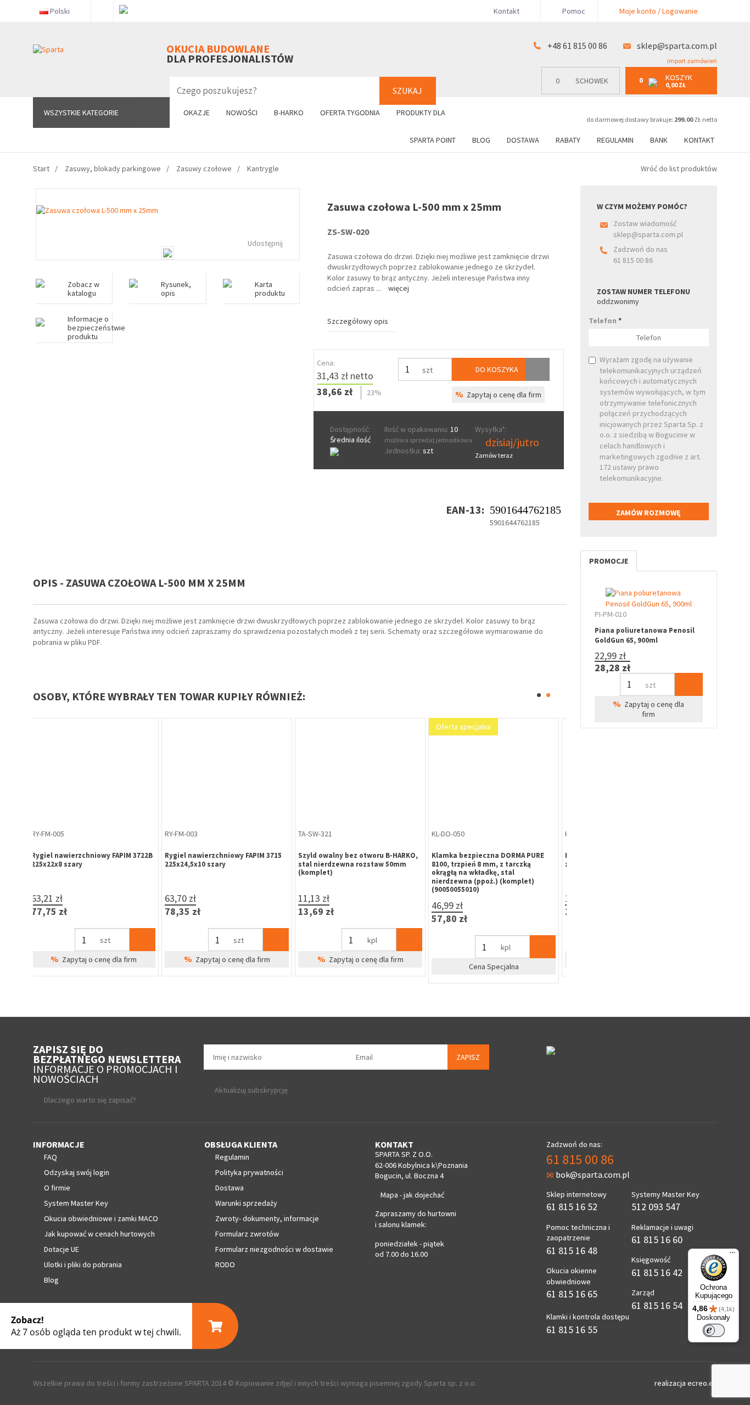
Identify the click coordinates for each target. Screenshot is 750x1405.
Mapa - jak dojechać (412, 1195)
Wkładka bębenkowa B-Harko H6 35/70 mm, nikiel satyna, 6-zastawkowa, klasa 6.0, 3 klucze (491, 864)
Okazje (196, 112)
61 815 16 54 (656, 1305)
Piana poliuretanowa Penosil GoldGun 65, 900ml (645, 635)
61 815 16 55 (571, 1329)
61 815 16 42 (656, 1272)
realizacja (670, 1383)
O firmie (57, 1188)
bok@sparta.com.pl (593, 1174)
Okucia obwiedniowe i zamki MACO (101, 1218)
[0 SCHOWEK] (583, 92)
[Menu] (732, 1255)
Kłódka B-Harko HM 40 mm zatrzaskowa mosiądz (80, 860)
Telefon (605, 320)
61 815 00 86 (633, 260)
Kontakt (506, 11)
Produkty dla (421, 112)
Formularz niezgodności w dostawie (274, 1249)
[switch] (714, 1330)
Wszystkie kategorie (81, 112)
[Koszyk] (147, 939)
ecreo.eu (702, 1383)
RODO (225, 1264)
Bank (659, 140)
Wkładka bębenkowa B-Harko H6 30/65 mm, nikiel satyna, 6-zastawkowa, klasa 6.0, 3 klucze (224, 864)
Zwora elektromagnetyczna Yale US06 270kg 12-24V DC (359, 860)
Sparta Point (433, 140)
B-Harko (289, 112)
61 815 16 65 (571, 1294)
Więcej (398, 288)
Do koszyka (496, 369)
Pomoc (573, 11)
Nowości (242, 112)
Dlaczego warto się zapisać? (90, 1100)
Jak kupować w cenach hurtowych (99, 1234)
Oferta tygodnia (350, 112)
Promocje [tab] (608, 561)
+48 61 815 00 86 (577, 45)
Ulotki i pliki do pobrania (83, 1264)
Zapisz (468, 1057)
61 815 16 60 (656, 1239)
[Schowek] (537, 369)
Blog (481, 140)
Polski (59, 11)
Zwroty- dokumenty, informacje (267, 1218)
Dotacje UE (61, 1249)
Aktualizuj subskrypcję (251, 1090)
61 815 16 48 (571, 1250)
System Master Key (76, 1203)
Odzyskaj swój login (76, 1172)
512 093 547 (655, 1206)
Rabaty (568, 140)
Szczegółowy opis (357, 321)
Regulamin (615, 140)
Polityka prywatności (249, 1172)
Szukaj (407, 90)
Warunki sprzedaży (246, 1203)
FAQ (50, 1157)
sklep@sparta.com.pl (677, 45)
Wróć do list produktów (679, 168)
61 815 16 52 (571, 1206)
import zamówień (691, 61)
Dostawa (523, 140)
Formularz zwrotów (247, 1234)
